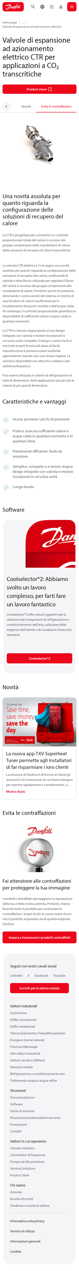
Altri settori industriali (25, 1053)
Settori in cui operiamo (28, 1141)
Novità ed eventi (21, 1199)
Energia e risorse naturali (27, 1040)
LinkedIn (16, 975)
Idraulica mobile (21, 1067)
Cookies (15, 1251)
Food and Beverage (23, 1047)
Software (16, 1104)
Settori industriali (23, 1006)
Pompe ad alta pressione (27, 1161)
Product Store (19, 1175)
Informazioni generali (25, 1241)
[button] (51, 6)
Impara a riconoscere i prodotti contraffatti (39, 937)
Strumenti (18, 1090)
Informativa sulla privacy (27, 1221)
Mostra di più (15, 791)
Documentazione (22, 1097)
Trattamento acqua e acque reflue (33, 1080)
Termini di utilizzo (22, 1231)
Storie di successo (22, 1111)
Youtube (59, 975)
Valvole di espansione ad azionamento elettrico (32, 27)
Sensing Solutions (22, 1168)
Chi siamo (17, 1185)
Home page (10, 22)
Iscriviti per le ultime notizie (39, 988)
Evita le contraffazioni (56, 106)
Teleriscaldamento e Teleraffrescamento (37, 1033)
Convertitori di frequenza (27, 1155)
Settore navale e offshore (27, 1060)
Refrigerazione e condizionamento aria (37, 1074)
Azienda (16, 1192)
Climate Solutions (22, 1148)
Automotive (18, 1013)
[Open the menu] (71, 6)
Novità (26, 106)
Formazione (18, 1124)
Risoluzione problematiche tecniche (35, 1118)
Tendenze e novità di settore (30, 1205)
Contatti (15, 1131)
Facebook (41, 975)
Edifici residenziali (22, 1026)
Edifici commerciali (23, 1019)
